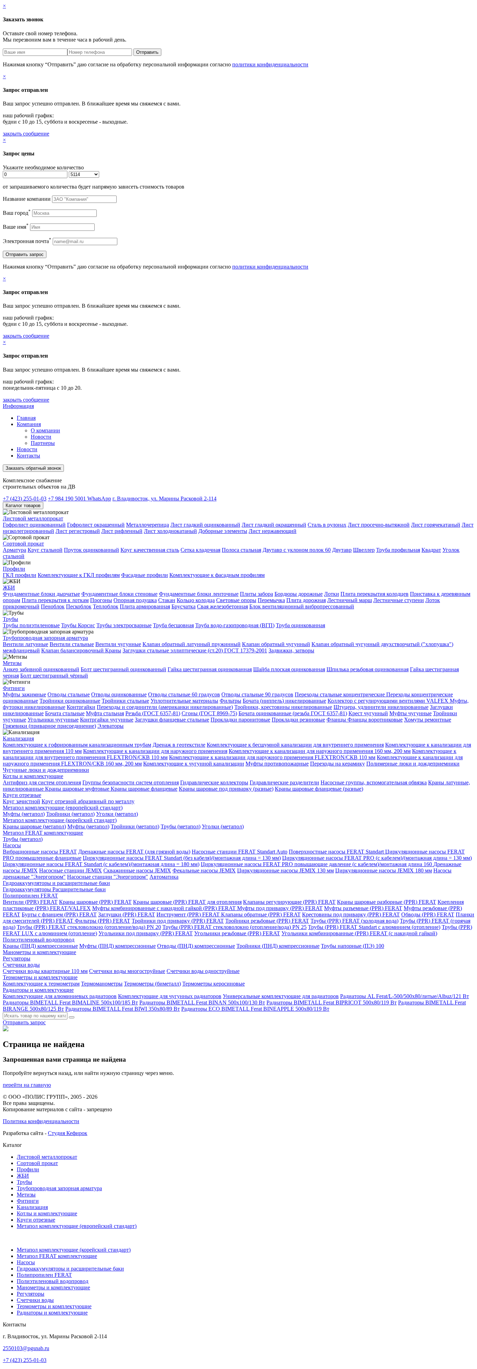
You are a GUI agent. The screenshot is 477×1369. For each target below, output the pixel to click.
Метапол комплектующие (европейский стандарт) (63, 808)
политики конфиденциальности (270, 64)
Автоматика (163, 877)
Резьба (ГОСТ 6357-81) (152, 713)
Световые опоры (236, 600)
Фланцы (336, 720)
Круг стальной (45, 550)
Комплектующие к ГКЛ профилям (79, 575)
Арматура (14, 550)
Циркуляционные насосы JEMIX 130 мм (285, 870)
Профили (14, 569)
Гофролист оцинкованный (34, 525)
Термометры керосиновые (213, 984)
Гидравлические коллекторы (214, 782)
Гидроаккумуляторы (27, 889)
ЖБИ (9, 588)
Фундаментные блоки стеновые (119, 594)
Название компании (27, 199)
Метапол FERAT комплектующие (43, 833)
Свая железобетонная (222, 606)
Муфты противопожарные (277, 764)
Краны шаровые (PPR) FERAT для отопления (187, 902)
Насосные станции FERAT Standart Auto (239, 852)
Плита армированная (145, 606)
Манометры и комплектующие (39, 952)
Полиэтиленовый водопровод (38, 940)
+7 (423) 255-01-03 (24, 499)
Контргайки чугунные (106, 720)
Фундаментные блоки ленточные (199, 594)
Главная (26, 418)
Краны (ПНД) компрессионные (40, 946)
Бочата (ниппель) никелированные (284, 701)
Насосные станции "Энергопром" (107, 877)
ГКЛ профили (19, 575)
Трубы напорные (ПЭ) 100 (352, 946)
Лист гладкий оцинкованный (205, 525)
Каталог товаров (23, 505)
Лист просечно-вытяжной (379, 525)
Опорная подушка (135, 600)
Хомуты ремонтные (427, 720)
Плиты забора (256, 594)
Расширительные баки (79, 889)
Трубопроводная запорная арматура (45, 638)
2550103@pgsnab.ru (26, 1348)
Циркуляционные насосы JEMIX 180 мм (383, 870)
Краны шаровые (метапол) (34, 826)
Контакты (28, 456)
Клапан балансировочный (73, 650)
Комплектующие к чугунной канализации (193, 764)
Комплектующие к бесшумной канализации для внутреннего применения (295, 745)
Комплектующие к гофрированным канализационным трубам (77, 745)
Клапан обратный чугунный (276, 644)
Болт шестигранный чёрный (54, 676)
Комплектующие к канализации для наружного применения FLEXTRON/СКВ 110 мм (272, 757)
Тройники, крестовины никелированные (283, 707)
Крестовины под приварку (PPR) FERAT (351, 914)
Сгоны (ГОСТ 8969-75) (209, 713)
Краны (113, 650)
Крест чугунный (368, 713)
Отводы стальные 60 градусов (184, 694)
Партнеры (43, 443)
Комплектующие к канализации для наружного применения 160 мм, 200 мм (320, 751)
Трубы (10, 619)
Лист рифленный (121, 531)
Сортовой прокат (23, 544)
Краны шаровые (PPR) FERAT (95, 902)
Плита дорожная (306, 600)
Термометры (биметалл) (152, 984)
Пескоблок (78, 606)
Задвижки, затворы (291, 650)
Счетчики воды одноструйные (203, 971)
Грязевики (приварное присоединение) (49, 726)
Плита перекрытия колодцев (374, 594)
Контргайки (81, 707)
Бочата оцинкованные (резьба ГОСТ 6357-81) (293, 713)
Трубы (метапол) (180, 826)
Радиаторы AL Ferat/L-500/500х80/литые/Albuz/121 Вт (404, 996)
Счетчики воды (21, 965)
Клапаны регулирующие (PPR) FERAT (289, 902)
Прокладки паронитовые (240, 720)
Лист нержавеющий (272, 531)
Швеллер (364, 550)
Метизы (12, 663)
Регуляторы (16, 958)
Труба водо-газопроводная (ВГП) (234, 625)
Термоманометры (102, 984)
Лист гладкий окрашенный (274, 525)
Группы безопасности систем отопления (130, 782)
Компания (29, 424)
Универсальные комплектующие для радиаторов (281, 996)
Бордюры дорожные (298, 594)
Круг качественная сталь (149, 550)
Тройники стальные (125, 701)
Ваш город (17, 213)
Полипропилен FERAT (30, 896)
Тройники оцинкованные (69, 701)
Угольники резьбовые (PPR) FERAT (237, 933)
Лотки (331, 594)
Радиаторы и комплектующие (38, 990)
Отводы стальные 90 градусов (257, 694)
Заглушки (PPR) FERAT (126, 914)
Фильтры (230, 701)
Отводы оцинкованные (119, 694)
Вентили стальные (72, 644)
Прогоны (101, 600)
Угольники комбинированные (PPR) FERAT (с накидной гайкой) (359, 933)
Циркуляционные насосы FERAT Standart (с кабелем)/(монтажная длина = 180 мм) (101, 864)
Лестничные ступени (398, 600)
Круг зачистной (21, 801)
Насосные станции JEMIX (70, 870)
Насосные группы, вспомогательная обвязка (374, 782)
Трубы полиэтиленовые (31, 625)
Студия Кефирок (67, 1133)
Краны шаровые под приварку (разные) (226, 789)
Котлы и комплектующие (33, 776)
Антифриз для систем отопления (42, 782)
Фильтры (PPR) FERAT (102, 921)
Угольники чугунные (53, 720)
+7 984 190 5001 (79, 499)
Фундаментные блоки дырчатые (41, 594)
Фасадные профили (144, 575)
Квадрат (431, 550)
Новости (41, 437)
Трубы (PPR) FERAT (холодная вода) (354, 921)
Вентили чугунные (118, 644)
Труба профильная (398, 550)
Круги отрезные (22, 795)
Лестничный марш (349, 600)
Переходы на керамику (337, 764)
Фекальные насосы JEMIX (204, 870)
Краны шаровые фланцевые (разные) (319, 789)
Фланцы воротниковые (375, 720)
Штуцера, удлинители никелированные (380, 707)
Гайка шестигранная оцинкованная (210, 669)
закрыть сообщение (26, 134)
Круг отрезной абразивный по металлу (88, 801)
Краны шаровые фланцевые (144, 789)
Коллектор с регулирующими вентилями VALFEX (389, 701)
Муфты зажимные (24, 694)
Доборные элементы (222, 531)
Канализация (18, 738)
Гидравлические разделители (284, 782)
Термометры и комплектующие (40, 977)
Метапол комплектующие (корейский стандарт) (60, 820)
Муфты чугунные (410, 713)
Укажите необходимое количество (43, 167)
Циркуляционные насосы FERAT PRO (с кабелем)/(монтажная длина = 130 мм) (377, 858)
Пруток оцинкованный (91, 550)
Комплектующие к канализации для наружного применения (155, 751)
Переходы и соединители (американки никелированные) (165, 707)
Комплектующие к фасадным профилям (217, 575)
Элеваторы (110, 726)
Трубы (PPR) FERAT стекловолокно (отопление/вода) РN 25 (234, 927)
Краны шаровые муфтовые (78, 789)
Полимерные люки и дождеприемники (413, 764)
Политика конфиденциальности (41, 1121)
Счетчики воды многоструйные (127, 971)
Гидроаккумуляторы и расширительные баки (56, 883)
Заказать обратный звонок (33, 468)
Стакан (166, 600)
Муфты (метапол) (24, 814)
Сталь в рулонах (327, 525)
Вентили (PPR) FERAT (30, 902)
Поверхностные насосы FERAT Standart (337, 852)
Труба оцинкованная (300, 625)
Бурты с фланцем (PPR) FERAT (59, 914)
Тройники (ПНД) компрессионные (278, 946)
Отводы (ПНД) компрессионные (196, 946)
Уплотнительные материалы (184, 701)
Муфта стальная (105, 713)
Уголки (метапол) (117, 814)
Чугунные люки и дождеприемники (46, 770)
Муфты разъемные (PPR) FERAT (363, 908)
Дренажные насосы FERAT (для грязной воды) (134, 852)
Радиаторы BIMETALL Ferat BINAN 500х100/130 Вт (202, 1002)
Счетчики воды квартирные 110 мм (45, 971)
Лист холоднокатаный (170, 531)
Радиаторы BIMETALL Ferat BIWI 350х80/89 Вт (122, 1009)
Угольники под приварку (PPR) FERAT (145, 933)
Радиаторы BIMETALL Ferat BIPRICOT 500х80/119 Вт (331, 1002)
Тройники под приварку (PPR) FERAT (178, 921)
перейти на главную (27, 1085)
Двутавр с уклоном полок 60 (297, 550)
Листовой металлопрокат (33, 518)
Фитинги (14, 688)
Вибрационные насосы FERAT (40, 852)
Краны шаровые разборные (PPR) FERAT (386, 902)
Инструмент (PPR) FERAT (188, 914)
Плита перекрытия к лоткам (55, 600)
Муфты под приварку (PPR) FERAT (280, 908)
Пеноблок (53, 606)
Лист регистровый (78, 531)
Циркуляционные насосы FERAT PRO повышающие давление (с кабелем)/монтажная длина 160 (317, 864)
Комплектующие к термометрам (41, 984)
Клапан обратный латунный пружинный (191, 644)
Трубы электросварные (124, 625)
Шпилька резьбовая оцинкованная (367, 669)
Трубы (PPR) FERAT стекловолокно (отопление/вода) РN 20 (89, 927)
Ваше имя (16, 227)
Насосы (12, 845)
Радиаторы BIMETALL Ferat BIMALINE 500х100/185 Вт (70, 1002)
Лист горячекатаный (435, 525)
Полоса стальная (241, 550)
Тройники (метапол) (70, 814)
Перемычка (271, 600)
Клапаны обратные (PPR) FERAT (261, 914)
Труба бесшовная (173, 625)
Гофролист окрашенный (96, 525)
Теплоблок (105, 606)
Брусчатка (183, 606)
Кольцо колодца (196, 600)
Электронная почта (27, 241)
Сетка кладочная (200, 550)
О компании (45, 430)
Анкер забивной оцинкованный (41, 669)
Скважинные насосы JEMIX (137, 870)
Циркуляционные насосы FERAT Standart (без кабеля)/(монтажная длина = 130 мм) (182, 858)
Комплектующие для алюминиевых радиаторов (60, 996)
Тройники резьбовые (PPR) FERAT (267, 921)
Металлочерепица (147, 525)
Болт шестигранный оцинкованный (123, 669)
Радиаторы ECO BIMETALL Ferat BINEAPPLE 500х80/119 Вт (255, 1009)
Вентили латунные (25, 644)
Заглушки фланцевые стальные (172, 720)
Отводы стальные (68, 694)
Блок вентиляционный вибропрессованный (301, 606)
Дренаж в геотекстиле (179, 745)
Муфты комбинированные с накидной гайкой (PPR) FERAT (164, 908)
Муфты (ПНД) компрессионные (117, 946)
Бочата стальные (65, 713)
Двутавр (342, 550)
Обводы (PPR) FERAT (427, 914)
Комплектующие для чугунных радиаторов (169, 996)
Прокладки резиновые (298, 720)
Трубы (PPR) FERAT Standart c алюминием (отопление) (374, 927)
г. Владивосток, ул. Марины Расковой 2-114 (164, 499)
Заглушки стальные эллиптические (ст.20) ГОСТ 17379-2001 (195, 650)
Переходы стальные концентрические (340, 694)
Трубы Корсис (78, 625)
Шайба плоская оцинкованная (289, 669)
